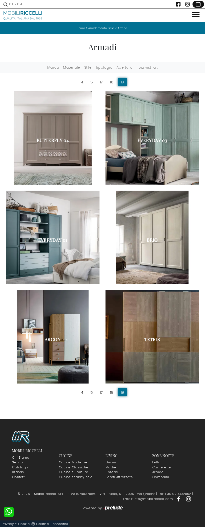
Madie (111, 467)
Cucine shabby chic (75, 477)
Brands (18, 472)
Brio (152, 240)
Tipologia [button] (104, 67)
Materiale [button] (71, 67)
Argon (53, 339)
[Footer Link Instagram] (188, 498)
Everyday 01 (53, 240)
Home (81, 28)
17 (101, 82)
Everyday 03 (152, 140)
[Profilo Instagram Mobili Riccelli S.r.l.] (187, 4)
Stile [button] (88, 67)
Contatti (18, 477)
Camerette (161, 467)
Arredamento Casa (101, 28)
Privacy (8, 523)
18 (112, 82)
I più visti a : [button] (147, 67)
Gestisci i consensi (52, 523)
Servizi (17, 462)
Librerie (112, 472)
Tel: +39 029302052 (175, 493)
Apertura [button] (124, 67)
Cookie (24, 523)
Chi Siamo (20, 457)
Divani (111, 462)
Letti (155, 462)
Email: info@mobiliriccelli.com (148, 498)
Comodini (160, 477)
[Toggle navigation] (195, 14)
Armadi (123, 28)
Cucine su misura (73, 472)
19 (122, 82)
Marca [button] (53, 67)
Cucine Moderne (73, 462)
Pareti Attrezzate (119, 477)
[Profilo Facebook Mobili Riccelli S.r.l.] (178, 4)
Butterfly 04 (53, 140)
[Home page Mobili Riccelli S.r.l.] (23, 15)
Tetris (152, 339)
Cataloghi (20, 467)
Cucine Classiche (73, 467)
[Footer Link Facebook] (179, 498)
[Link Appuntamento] (198, 4)
